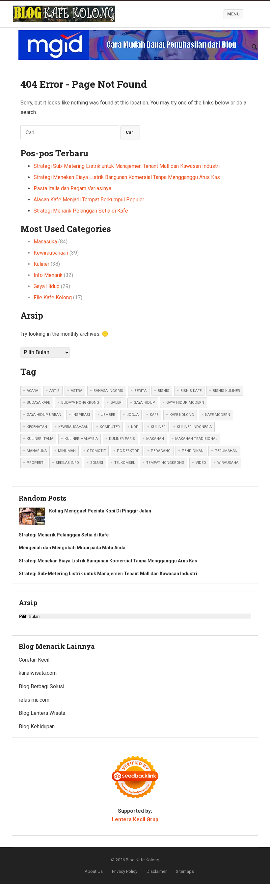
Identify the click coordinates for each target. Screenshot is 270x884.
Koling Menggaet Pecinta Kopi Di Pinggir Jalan (100, 510)
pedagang (161, 451)
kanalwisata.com (38, 673)
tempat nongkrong (165, 463)
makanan (155, 439)
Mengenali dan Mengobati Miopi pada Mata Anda (72, 547)
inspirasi (81, 415)
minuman (67, 451)
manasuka (37, 451)
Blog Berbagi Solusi (41, 686)
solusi (96, 463)
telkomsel (124, 463)
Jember (108, 415)
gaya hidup (144, 402)
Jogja (132, 415)
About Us (94, 871)
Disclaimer (157, 871)
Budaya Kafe (38, 402)
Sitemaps (185, 871)
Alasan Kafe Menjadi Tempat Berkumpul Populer (89, 199)
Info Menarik (48, 275)
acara (32, 391)
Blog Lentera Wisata (42, 713)
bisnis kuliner (226, 391)
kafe (154, 415)
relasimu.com (34, 700)
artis (54, 391)
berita (140, 391)
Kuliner (41, 264)
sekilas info (67, 463)
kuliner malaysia (81, 439)
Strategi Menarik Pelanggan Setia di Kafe (81, 211)
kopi (135, 427)
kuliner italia (40, 439)
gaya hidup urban (44, 415)
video (201, 463)
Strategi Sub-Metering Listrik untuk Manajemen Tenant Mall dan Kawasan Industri (127, 166)
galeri (116, 402)
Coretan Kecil (34, 660)
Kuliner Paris (122, 439)
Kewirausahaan (51, 253)
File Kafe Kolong (53, 297)
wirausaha (227, 463)
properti (35, 463)
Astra (76, 391)
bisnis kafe (191, 391)
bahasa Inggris (108, 391)
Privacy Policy (124, 871)
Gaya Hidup (47, 286)
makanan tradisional (196, 439)
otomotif (96, 451)
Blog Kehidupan (37, 726)
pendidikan (192, 451)
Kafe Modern (217, 415)
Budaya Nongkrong (80, 402)
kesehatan (37, 427)
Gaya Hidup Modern (185, 402)
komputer (110, 427)
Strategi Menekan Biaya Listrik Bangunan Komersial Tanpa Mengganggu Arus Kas (127, 177)
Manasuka (45, 241)
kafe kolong (182, 415)
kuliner (158, 427)
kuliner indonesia (194, 427)
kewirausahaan (73, 427)
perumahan (226, 451)
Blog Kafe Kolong (142, 859)
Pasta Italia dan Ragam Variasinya (72, 188)
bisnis (163, 391)
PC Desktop (128, 451)
